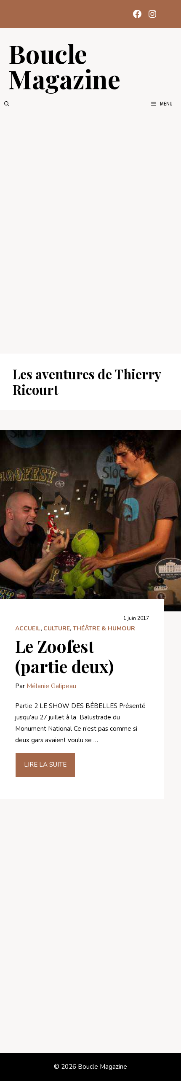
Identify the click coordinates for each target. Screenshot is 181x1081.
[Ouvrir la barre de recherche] (6, 103)
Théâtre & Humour (104, 628)
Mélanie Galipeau (51, 686)
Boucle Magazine (64, 66)
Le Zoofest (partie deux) (64, 656)
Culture (56, 628)
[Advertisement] (90, 231)
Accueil (27, 628)
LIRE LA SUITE (45, 764)
